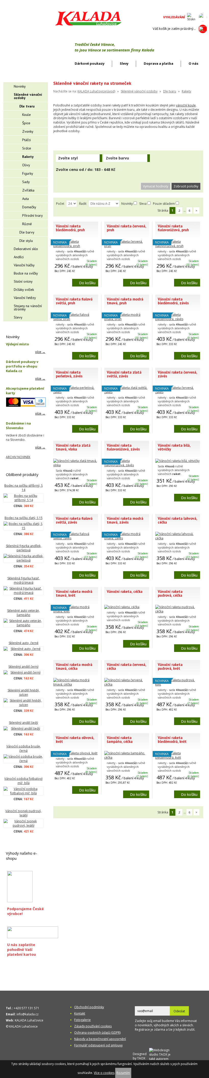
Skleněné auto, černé (23, 643)
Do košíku (87, 282)
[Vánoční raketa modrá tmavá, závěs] (126, 538)
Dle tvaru (169, 91)
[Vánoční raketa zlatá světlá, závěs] (126, 392)
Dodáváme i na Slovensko (18, 425)
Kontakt (79, 1013)
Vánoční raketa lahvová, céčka (177, 520)
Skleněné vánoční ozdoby (139, 91)
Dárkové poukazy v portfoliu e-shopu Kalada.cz (22, 366)
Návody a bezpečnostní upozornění (100, 1039)
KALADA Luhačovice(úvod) (96, 91)
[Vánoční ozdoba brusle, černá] (23, 758)
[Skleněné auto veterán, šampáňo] (23, 622)
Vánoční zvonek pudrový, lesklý (23, 813)
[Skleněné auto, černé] (23, 648)
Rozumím (123, 1073)
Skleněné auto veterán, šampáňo (23, 612)
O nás (193, 63)
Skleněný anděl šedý (23, 722)
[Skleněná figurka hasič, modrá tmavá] (23, 590)
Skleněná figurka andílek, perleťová (23, 548)
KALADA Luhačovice (29, 1020)
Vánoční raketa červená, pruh (126, 228)
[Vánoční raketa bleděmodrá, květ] (177, 757)
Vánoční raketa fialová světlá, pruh (74, 301)
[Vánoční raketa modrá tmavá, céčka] (75, 684)
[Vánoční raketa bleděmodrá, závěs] (177, 319)
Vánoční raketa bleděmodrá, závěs (173, 301)
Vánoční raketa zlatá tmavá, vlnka (73, 447)
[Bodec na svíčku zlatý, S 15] (23, 525)
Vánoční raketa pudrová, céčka (170, 593)
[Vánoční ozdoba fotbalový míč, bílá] (23, 791)
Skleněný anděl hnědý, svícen (24, 692)
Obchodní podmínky (89, 1007)
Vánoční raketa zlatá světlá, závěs (124, 374)
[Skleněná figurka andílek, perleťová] (23, 558)
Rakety (186, 91)
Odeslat (179, 1011)
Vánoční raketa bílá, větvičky (174, 447)
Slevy (124, 63)
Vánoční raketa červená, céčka (126, 666)
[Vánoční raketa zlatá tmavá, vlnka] (75, 465)
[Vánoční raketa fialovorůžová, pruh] (177, 246)
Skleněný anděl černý (23, 666)
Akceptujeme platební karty (25, 390)
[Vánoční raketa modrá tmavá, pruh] (126, 319)
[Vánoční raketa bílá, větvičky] (177, 461)
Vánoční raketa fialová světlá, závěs (74, 520)
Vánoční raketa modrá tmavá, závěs (125, 520)
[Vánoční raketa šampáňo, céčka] (126, 757)
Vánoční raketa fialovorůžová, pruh (173, 228)
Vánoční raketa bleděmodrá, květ (172, 739)
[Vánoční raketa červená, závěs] (177, 392)
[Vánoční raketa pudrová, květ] (177, 684)
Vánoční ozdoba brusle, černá (23, 748)
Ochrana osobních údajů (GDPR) (97, 1032)
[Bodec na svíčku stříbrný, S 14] (23, 497)
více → (40, 351)
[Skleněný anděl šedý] (23, 728)
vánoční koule (186, 105)
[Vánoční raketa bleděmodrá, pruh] (75, 246)
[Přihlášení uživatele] (203, 17)
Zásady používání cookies (93, 1026)
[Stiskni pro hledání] (191, 17)
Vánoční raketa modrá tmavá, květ (74, 593)
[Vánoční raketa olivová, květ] (75, 753)
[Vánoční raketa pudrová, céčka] (177, 611)
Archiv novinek (18, 457)
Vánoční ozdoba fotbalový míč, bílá (23, 780)
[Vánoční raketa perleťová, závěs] (75, 392)
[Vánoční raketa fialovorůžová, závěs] (126, 465)
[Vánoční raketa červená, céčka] (126, 684)
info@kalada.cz (27, 1014)
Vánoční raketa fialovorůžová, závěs (123, 447)
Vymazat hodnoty (155, 186)
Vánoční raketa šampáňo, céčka (120, 739)
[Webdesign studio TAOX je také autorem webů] (162, 1056)
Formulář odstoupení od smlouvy (98, 1045)
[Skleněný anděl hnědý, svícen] (23, 702)
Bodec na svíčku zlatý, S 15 (24, 518)
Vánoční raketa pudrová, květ (170, 666)
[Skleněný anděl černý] (23, 672)
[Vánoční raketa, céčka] (121, 607)
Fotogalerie (82, 1020)
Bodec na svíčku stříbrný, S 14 (23, 487)
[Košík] (203, 28)
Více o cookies (104, 1073)
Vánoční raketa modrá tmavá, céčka (74, 666)
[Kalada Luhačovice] (87, 24)
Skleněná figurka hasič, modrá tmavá (23, 580)
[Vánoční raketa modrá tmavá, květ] (75, 611)
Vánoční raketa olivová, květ (75, 739)
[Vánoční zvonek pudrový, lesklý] (23, 823)
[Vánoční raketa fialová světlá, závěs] (75, 538)
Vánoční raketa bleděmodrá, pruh (70, 228)
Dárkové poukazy (89, 63)
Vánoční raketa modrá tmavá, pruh (125, 301)
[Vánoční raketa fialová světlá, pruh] (75, 319)
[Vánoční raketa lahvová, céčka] (177, 538)
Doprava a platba (158, 63)
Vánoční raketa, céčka (124, 591)
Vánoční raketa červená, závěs (177, 374)
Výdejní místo (17, 344)
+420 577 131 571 (26, 1008)
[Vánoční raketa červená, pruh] (126, 246)
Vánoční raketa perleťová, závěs (69, 374)
